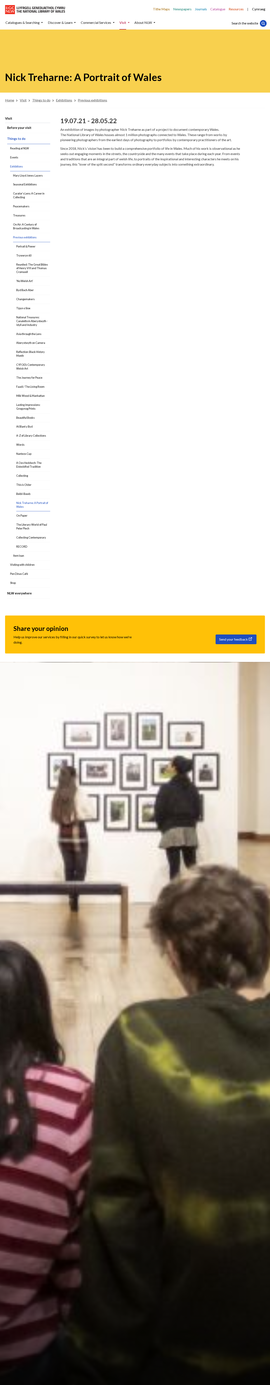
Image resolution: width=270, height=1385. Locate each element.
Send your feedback (233, 639)
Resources (236, 9)
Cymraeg (258, 9)
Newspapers (182, 9)
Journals (201, 9)
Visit (8, 118)
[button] (42, 23)
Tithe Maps (161, 9)
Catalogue (217, 9)
